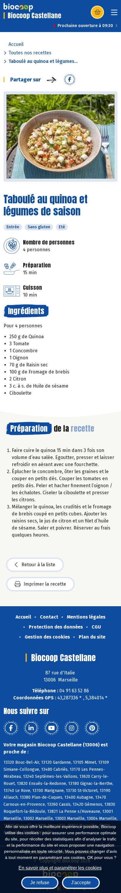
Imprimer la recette (44, 584)
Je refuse (39, 882)
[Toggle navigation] (114, 14)
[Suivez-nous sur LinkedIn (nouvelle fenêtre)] (31, 728)
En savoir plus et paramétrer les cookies (60, 867)
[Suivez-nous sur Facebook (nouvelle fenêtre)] (11, 728)
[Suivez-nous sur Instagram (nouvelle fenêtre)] (71, 728)
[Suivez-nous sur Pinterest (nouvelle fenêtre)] (92, 728)
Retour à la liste (38, 564)
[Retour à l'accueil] (18, 7)
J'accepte (81, 882)
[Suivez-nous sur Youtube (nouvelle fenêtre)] (51, 728)
